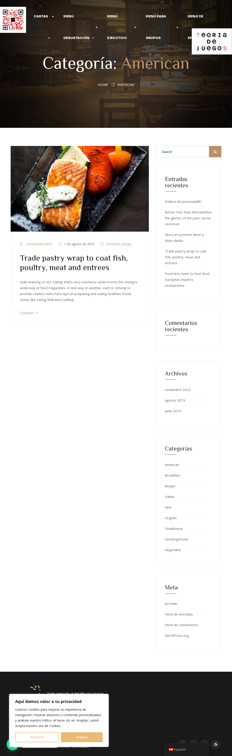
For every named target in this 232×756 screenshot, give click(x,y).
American (113, 244)
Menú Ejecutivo (117, 27)
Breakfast (172, 475)
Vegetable (173, 550)
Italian (169, 496)
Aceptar (82, 737)
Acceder (171, 603)
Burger (127, 244)
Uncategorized (176, 539)
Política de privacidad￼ (183, 201)
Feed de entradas (179, 614)
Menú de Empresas (197, 27)
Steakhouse (174, 528)
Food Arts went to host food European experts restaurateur (187, 279)
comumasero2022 (38, 244)
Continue (27, 312)
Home (103, 84)
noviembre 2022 (178, 389)
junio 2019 (173, 411)
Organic (171, 518)
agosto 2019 (175, 400)
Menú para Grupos (156, 27)
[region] (59, 720)
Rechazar (37, 737)
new (168, 507)
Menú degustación (76, 27)
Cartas (41, 16)
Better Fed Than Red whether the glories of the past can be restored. (188, 218)
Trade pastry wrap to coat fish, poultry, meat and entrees (185, 257)
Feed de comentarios (181, 625)
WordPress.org (177, 635)
